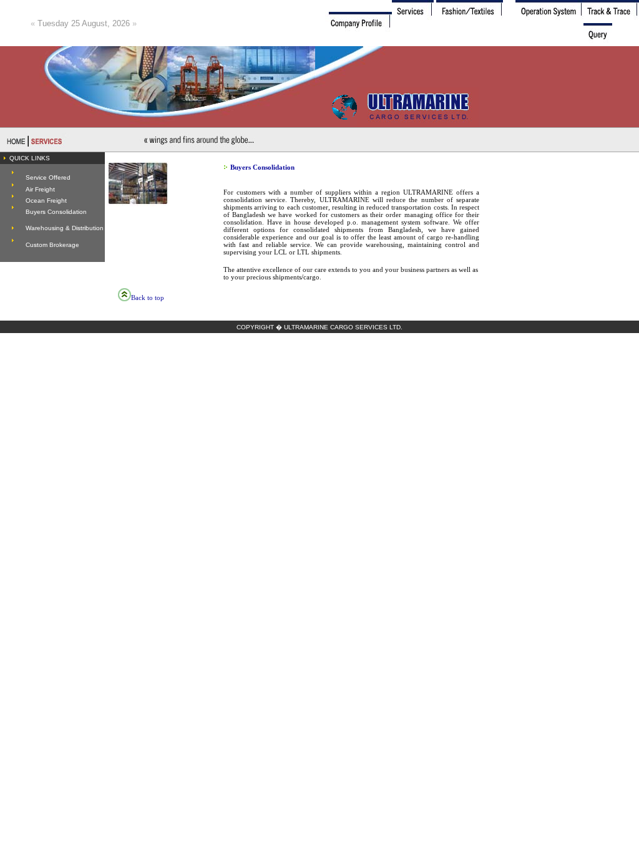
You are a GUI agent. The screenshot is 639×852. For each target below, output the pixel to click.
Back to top (147, 297)
